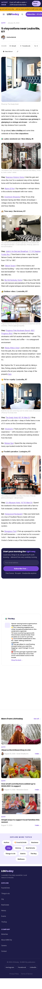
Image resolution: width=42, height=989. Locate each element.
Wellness (21, 859)
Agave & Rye (9, 189)
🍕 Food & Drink (20, 842)
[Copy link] (17, 51)
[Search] (22, 14)
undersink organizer (19, 631)
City (3, 23)
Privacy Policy (14, 974)
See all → (37, 719)
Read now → (36, 3)
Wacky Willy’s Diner (12, 348)
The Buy (33, 854)
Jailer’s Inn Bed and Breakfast (17, 251)
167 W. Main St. (26, 503)
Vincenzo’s (9, 429)
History (18, 848)
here (9, 374)
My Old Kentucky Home (13, 280)
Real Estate (30, 848)
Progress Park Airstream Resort (18, 330)
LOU (13, 14)
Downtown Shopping (12, 197)
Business (34, 842)
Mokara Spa (8, 443)
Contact (4, 951)
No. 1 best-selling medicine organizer (21, 641)
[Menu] (3, 14)
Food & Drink (5, 888)
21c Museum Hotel (13, 503)
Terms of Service (27, 974)
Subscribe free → (21, 569)
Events (23, 854)
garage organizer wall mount (23, 653)
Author (6, 842)
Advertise (4, 934)
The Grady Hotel (12, 418)
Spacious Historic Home (15, 177)
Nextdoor (9, 51)
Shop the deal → (17, 660)
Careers (4, 945)
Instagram (10, 967)
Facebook (26, 46)
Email (14, 46)
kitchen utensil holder (22, 635)
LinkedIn (33, 967)
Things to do (10, 854)
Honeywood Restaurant (13, 514)
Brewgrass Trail (10, 531)
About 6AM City (6, 940)
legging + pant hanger (19, 648)
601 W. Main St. (24, 418)
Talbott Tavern (10, 266)
